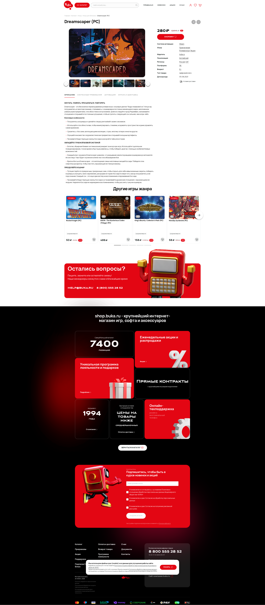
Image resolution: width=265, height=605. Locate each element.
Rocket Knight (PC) (73, 221)
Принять (166, 567)
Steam (181, 44)
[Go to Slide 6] (129, 83)
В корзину (169, 37)
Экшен (192, 51)
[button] (107, 53)
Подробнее (85, 392)
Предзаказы (80, 549)
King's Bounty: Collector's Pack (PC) (149, 220)
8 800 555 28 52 (165, 551)
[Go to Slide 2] (85, 83)
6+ (180, 69)
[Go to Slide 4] (107, 83)
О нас (182, 5)
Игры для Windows (89, 16)
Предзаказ (148, 5)
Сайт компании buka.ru (159, 576)
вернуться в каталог (131, 448)
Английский (183, 58)
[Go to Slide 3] (96, 83)
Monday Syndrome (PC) (178, 221)
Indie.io (182, 54)
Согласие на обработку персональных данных (142, 569)
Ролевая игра (184, 51)
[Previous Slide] (66, 84)
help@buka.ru (80, 287)
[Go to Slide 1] (74, 83)
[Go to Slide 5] (118, 83)
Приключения (184, 48)
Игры (80, 16)
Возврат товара (105, 549)
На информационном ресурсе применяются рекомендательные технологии (85, 591)
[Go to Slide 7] (140, 83)
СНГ (187, 62)
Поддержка (80, 559)
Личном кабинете (165, 523)
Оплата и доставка (125, 432)
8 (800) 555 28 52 (110, 287)
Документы (126, 549)
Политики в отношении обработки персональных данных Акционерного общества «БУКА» (152, 492)
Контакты (125, 554)
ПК (180, 66)
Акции (172, 5)
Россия (182, 62)
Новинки (161, 5)
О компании (91, 429)
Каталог (74, 16)
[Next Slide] (148, 84)
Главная (67, 16)
